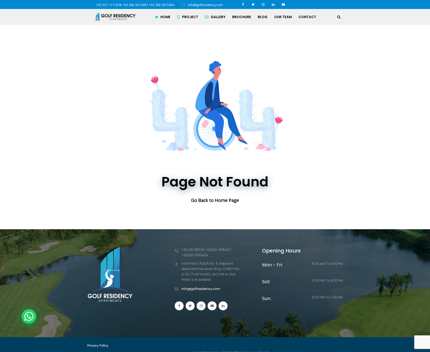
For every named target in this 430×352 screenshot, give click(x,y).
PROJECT (190, 17)
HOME (165, 17)
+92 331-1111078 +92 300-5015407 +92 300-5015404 (135, 5)
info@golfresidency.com (205, 5)
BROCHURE (241, 17)
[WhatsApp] (29, 316)
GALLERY (218, 17)
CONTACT (307, 17)
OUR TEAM (283, 17)
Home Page (227, 200)
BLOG (262, 17)
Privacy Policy (97, 345)
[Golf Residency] (114, 17)
